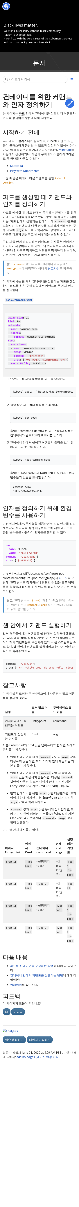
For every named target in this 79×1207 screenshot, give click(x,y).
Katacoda (16, 166)
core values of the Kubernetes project (49, 38)
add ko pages (26, 1057)
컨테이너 (16, 985)
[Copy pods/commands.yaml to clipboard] (36, 300)
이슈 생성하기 (14, 1040)
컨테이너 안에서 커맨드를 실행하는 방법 (36, 975)
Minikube (65, 150)
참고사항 (54, 268)
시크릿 (63, 578)
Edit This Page (69, 103)
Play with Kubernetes (24, 171)
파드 (22, 113)
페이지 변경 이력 (48, 1057)
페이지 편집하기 (39, 1040)
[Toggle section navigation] (71, 79)
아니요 (18, 1012)
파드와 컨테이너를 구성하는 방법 (31, 966)
